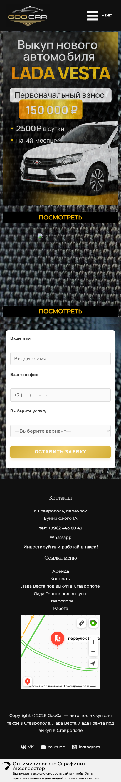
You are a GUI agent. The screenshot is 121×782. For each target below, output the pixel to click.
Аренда (60, 571)
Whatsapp (61, 537)
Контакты (60, 578)
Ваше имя (20, 338)
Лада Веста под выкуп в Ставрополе (60, 586)
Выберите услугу (28, 411)
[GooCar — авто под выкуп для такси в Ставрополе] (28, 15)
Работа (60, 608)
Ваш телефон (24, 375)
